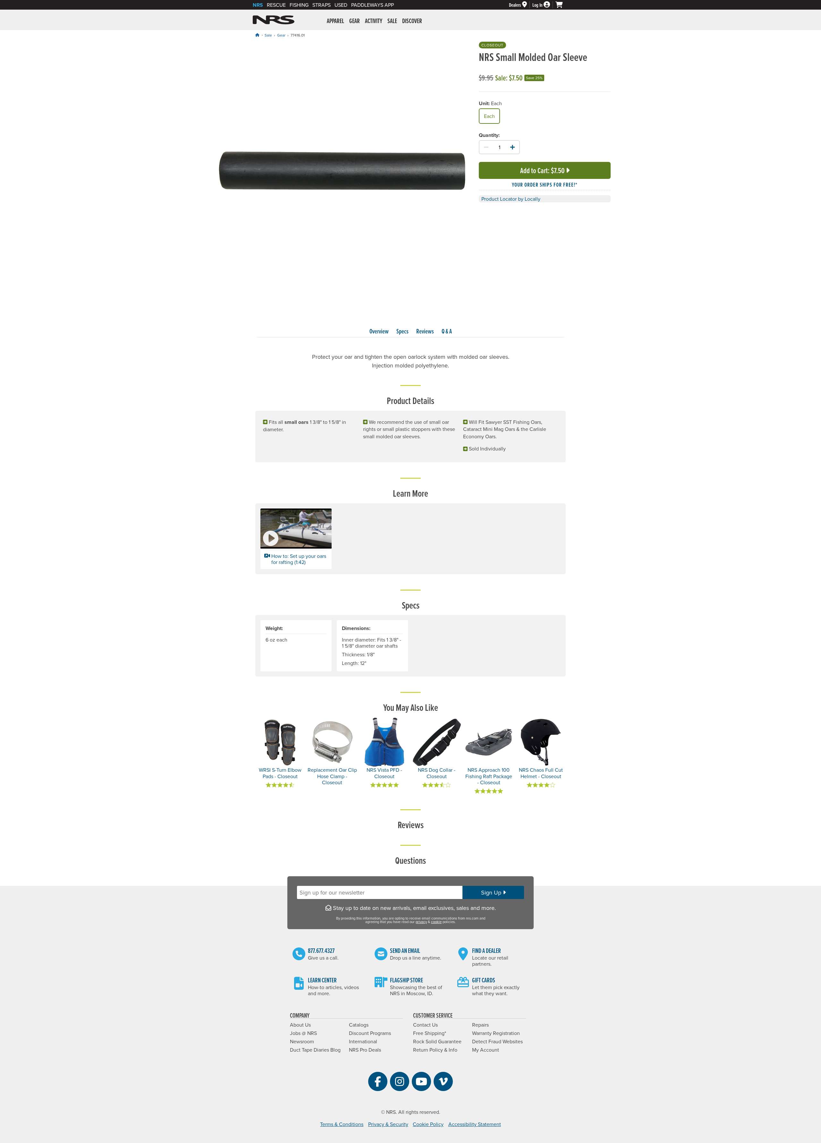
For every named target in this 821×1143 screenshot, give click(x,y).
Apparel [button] (335, 20)
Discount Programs (370, 1033)
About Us (300, 1024)
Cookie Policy (428, 1124)
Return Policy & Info (435, 1049)
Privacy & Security (388, 1124)
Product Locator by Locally (510, 198)
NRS (258, 5)
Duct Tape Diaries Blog (315, 1049)
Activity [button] (373, 20)
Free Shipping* (429, 1033)
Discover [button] (412, 20)
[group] (342, 172)
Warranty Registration (496, 1033)
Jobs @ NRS (303, 1033)
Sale (268, 35)
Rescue (276, 4)
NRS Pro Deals (365, 1049)
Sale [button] (392, 20)
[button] (296, 538)
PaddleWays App (372, 4)
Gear (281, 35)
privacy (421, 921)
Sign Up (492, 892)
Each (489, 116)
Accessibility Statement (474, 1124)
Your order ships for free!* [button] (545, 185)
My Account (485, 1049)
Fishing (299, 4)
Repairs (480, 1024)
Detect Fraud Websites (497, 1041)
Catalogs (358, 1024)
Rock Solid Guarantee (437, 1041)
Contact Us (425, 1024)
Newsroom (302, 1041)
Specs (402, 331)
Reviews (425, 331)
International (363, 1041)
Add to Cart (542, 170)
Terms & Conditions (341, 1124)
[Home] (257, 35)
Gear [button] (354, 20)
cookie (436, 921)
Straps (321, 4)
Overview (379, 331)
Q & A (447, 331)
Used (340, 4)
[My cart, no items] (561, 5)
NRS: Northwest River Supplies (273, 19)
